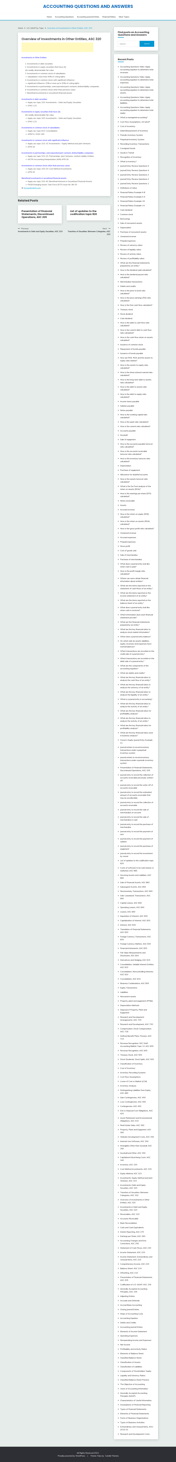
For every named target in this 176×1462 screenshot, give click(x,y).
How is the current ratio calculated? (135, 426)
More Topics (124, 17)
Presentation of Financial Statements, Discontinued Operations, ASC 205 (38, 214)
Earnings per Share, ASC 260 (132, 1236)
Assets (123, 505)
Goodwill (124, 435)
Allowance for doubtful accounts (134, 474)
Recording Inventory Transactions (134, 144)
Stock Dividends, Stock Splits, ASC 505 (137, 1059)
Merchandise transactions (131, 282)
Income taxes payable (129, 401)
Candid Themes (112, 1456)
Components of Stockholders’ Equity (135, 1371)
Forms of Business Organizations (134, 1418)
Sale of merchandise (129, 555)
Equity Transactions (128, 988)
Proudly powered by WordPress (72, 1456)
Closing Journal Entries (129, 1309)
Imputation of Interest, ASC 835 (134, 916)
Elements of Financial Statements (134, 1413)
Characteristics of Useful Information (136, 1400)
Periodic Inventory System (131, 135)
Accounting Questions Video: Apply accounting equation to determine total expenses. (136, 80)
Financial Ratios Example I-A (132, 205)
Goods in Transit (127, 153)
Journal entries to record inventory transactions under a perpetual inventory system (134, 750)
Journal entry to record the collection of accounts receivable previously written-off (137, 778)
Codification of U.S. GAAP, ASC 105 (135, 1284)
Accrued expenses (128, 537)
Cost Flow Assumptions (130, 1077)
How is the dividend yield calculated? (136, 270)
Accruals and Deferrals (130, 1300)
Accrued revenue (127, 509)
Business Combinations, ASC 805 (134, 983)
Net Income (125, 1344)
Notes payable (126, 410)
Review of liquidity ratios (130, 249)
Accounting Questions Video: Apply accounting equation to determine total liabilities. (136, 100)
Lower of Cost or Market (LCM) (133, 1081)
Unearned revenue (128, 236)
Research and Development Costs (135, 1434)
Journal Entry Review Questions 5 (134, 166)
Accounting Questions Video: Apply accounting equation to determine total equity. (136, 110)
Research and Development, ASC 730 (136, 1024)
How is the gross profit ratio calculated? (137, 528)
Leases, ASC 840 (127, 912)
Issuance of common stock (131, 344)
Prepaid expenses (128, 241)
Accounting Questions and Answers (88, 6)
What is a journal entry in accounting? (136, 699)
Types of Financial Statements (133, 1409)
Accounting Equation (129, 1318)
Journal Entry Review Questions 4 (134, 170)
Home (49, 17)
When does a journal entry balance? (135, 636)
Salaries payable (127, 406)
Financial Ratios (109, 17)
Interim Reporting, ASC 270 (132, 1232)
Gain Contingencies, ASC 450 (133, 1097)
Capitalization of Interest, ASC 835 (135, 920)
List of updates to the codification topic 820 (83, 212)
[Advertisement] (57, 47)
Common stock (126, 214)
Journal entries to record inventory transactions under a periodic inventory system (136, 760)
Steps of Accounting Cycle (131, 1314)
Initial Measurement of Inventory (134, 130)
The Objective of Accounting (132, 1384)
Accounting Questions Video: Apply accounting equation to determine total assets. (136, 90)
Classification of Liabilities (131, 1366)
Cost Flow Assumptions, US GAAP (135, 122)
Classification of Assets (130, 1362)
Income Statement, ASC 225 (132, 1252)
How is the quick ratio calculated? (134, 422)
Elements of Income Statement (133, 1331)
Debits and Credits (128, 1322)
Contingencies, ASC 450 (130, 1106)
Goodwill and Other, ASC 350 (132, 1153)
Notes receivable (127, 501)
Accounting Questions (64, 17)
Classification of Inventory (131, 1064)
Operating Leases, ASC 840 (132, 907)
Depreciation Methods (129, 1005)
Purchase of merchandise (131, 559)
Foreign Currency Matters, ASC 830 (135, 944)
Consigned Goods (127, 148)
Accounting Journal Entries (88, 17)
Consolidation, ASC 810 (130, 979)
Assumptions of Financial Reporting (135, 1404)
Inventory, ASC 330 (128, 1164)
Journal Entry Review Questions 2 (134, 179)
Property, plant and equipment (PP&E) (136, 1001)
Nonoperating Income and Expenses (135, 1340)
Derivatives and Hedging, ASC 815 (135, 960)
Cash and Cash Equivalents (132, 1227)
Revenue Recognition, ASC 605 (133, 1050)
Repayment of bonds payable (133, 349)
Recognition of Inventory (130, 157)
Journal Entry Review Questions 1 (134, 183)
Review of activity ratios (130, 254)
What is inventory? (128, 161)
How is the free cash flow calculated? (136, 305)
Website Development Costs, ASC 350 (137, 1137)
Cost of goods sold (128, 550)
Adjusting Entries (127, 1296)
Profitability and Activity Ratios (133, 1349)
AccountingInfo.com (32, 188)
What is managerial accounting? (134, 117)
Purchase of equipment (130, 470)
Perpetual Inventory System (132, 139)
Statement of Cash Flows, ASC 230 (135, 1248)
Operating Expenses (129, 1336)
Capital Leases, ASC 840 (131, 903)
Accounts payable (128, 431)
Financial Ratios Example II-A (132, 197)
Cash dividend (126, 210)
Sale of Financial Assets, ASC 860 (135, 882)
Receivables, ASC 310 (129, 1214)
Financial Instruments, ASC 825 (133, 948)
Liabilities (124, 992)
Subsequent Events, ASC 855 (133, 887)
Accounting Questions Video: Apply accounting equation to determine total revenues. (136, 69)
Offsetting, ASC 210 (129, 1273)
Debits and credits (128, 286)
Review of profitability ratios (132, 258)
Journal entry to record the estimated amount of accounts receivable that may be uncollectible (136, 795)
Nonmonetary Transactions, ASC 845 (136, 891)
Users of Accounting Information (134, 1388)
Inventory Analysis (128, 1086)
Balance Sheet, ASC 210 (131, 1268)
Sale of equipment (128, 439)
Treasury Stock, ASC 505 (131, 1055)
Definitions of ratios (128, 188)
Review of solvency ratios (131, 245)
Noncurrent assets (128, 996)
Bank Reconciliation (128, 1223)
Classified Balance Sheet (131, 1358)
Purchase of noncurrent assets (133, 232)
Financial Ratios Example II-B (132, 192)
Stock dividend (126, 314)
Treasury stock (126, 309)
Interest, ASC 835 (128, 925)
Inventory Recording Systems (133, 1072)
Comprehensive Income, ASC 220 (134, 1264)
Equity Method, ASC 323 (131, 1173)
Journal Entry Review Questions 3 (134, 175)
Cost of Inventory (127, 126)
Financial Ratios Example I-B (132, 201)
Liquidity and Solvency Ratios (132, 1375)
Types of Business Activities (132, 1422)
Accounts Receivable (129, 1218)
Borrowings (125, 219)
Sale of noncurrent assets (131, 223)
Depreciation (125, 227)
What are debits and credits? (132, 673)
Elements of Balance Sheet (132, 1353)
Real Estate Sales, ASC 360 (132, 1125)
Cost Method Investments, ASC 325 (136, 1169)
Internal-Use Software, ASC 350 (134, 1141)
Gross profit (125, 546)
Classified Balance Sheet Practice (134, 1380)
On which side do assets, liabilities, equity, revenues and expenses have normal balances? (135, 644)
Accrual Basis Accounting (131, 1305)
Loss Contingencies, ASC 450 (133, 1102)
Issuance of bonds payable (131, 353)
